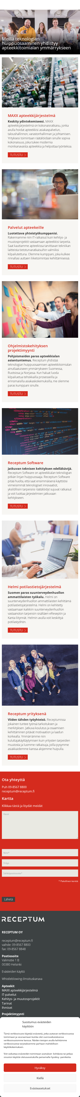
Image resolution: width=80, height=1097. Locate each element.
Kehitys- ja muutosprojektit (21, 998)
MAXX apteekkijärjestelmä (20, 990)
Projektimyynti (13, 1014)
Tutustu (16, 155)
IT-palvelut (9, 994)
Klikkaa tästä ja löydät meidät (22, 806)
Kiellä (40, 1078)
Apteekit (8, 986)
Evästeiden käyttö (13, 971)
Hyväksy (40, 1068)
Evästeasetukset (40, 1088)
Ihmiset (7, 1007)
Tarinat (7, 1003)
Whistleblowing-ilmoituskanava (22, 979)
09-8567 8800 (17, 787)
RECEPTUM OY (12, 932)
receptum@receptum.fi (18, 791)
